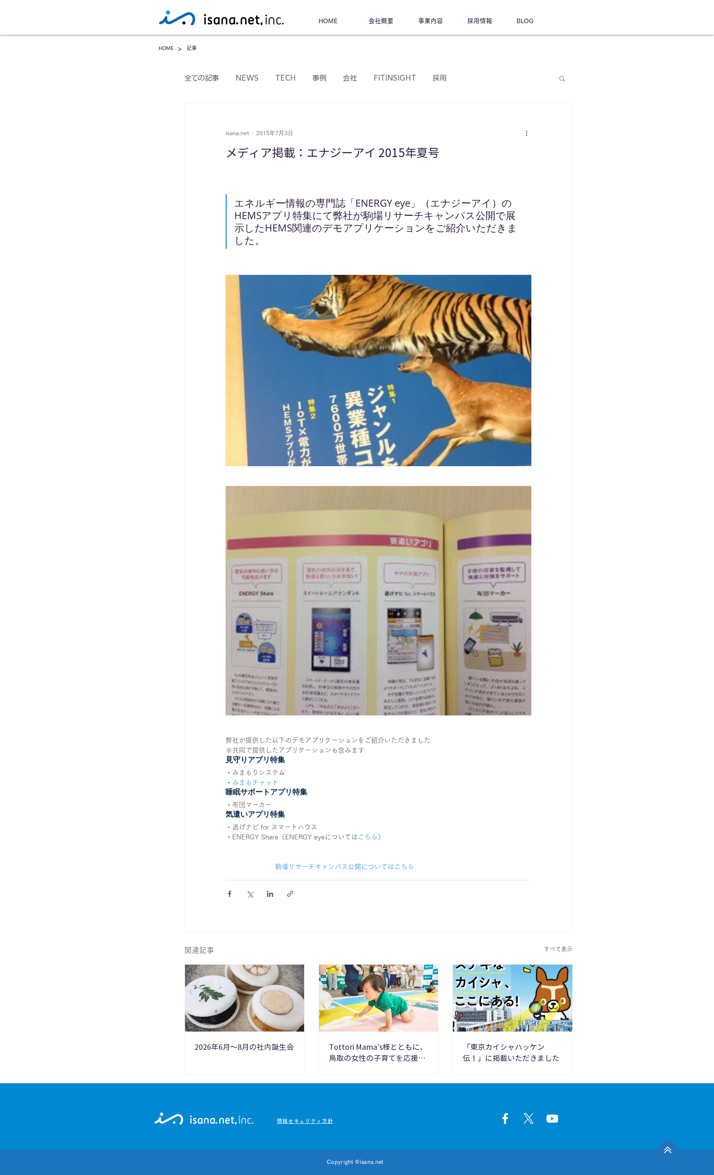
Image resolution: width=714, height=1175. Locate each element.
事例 (319, 77)
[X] (528, 1118)
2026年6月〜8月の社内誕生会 (244, 1047)
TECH (285, 77)
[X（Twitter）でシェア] (250, 894)
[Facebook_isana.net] (505, 1118)
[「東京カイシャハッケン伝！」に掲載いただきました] (512, 998)
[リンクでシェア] (290, 894)
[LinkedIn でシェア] (270, 894)
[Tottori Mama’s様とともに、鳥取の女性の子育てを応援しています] (378, 998)
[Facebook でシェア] (229, 894)
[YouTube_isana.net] (552, 1118)
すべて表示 (558, 949)
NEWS (247, 77)
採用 (440, 77)
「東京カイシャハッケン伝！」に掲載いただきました (511, 1052)
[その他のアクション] (526, 133)
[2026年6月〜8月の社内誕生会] (244, 998)
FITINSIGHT (395, 77)
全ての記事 (201, 77)
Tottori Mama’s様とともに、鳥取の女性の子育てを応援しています (378, 1053)
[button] (562, 78)
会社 (350, 77)
